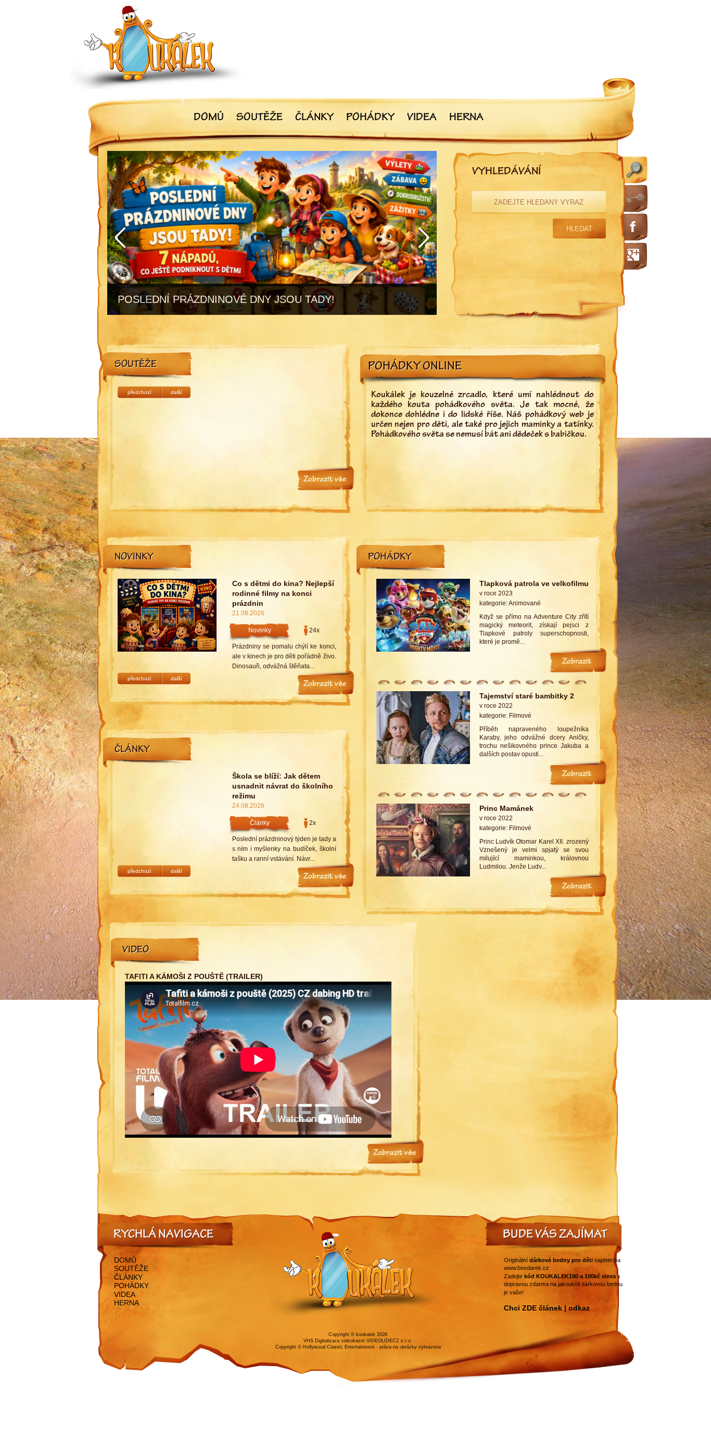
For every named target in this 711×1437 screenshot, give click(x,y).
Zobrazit (577, 662)
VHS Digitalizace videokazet (334, 1340)
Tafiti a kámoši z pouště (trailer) (194, 976)
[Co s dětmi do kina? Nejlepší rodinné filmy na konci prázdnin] (167, 649)
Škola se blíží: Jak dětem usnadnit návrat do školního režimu (282, 786)
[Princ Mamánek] (423, 874)
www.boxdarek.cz (526, 1268)
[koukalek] (159, 47)
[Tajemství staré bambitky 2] (423, 762)
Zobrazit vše (324, 480)
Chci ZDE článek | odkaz (547, 1308)
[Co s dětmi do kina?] (272, 233)
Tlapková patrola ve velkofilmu (534, 583)
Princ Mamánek (506, 808)
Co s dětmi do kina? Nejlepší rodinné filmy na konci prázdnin (283, 593)
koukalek (365, 1334)
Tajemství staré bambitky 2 (526, 696)
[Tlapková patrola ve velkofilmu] (423, 649)
